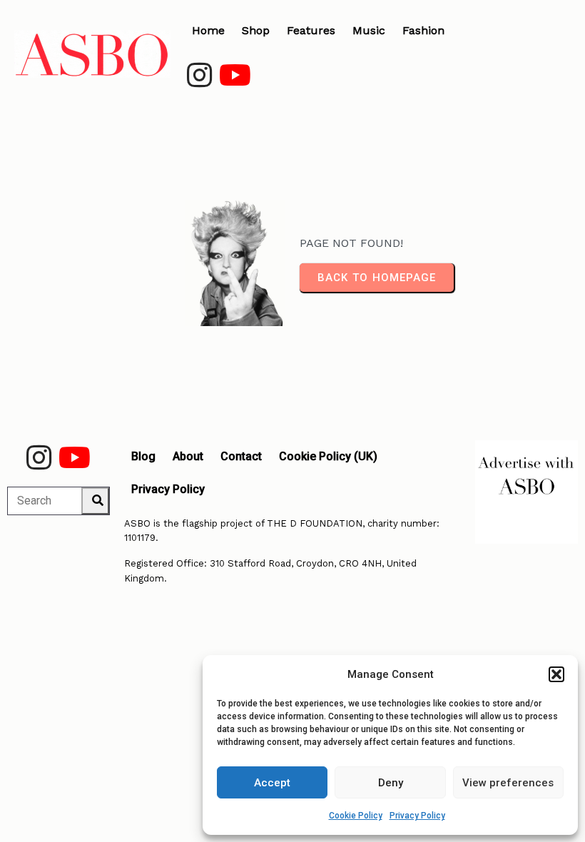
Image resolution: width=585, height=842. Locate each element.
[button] (556, 674)
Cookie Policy (355, 816)
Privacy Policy (417, 816)
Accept (272, 782)
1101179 (140, 537)
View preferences (508, 782)
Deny (390, 782)
